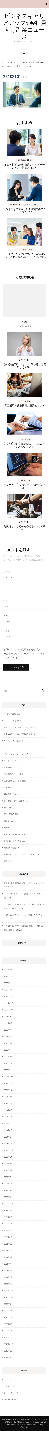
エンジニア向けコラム (25, 249)
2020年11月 (8, 1291)
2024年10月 (8, 1090)
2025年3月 (8, 1057)
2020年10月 (8, 1297)
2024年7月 (8, 1103)
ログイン (7, 1379)
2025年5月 (8, 1043)
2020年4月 (8, 1337)
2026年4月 (8, 983)
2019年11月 (8, 1351)
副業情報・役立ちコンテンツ (15, 794)
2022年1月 (8, 1237)
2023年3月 (8, 1197)
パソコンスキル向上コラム (14, 741)
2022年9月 (8, 1210)
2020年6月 (8, 1324)
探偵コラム (8, 821)
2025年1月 (8, 1070)
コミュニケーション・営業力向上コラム (20, 734)
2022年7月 (8, 1217)
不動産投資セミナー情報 (13, 774)
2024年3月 (8, 1123)
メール (7, 615)
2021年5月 (8, 1271)
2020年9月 (8, 1304)
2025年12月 (8, 996)
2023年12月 (8, 1143)
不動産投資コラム (11, 767)
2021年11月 (8, 1244)
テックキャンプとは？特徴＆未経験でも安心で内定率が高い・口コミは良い (24, 255)
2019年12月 (8, 1344)
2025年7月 (8, 1030)
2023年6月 (8, 1184)
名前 (6, 600)
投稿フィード (9, 1386)
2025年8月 (8, 1023)
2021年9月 (8, 1257)
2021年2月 (8, 1277)
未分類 (13, 62)
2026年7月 (8, 976)
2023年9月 (8, 1164)
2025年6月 (8, 1036)
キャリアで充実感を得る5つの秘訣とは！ (24, 486)
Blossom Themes (25, 1424)
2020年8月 (8, 1311)
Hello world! (24, 326)
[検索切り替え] (46, 4)
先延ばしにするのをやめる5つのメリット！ (24, 528)
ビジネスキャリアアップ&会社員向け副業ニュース (24, 26)
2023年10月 (8, 1157)
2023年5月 (8, 1190)
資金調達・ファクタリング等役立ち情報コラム (22, 854)
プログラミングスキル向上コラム (17, 754)
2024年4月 (8, 1117)
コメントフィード (11, 1393)
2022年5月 (8, 1224)
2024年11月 (8, 1083)
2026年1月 (8, 990)
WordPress (24, 1427)
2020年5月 (8, 1331)
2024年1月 (8, 1137)
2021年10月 (8, 1250)
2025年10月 (8, 1010)
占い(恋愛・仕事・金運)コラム (16, 801)
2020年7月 (8, 1317)
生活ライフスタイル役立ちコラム (17, 834)
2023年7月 (8, 1177)
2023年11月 (8, 1150)
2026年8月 (8, 970)
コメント (7, 571)
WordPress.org (10, 1399)
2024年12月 (8, 1077)
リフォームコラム (11, 761)
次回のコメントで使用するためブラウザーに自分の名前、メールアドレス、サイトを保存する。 (24, 653)
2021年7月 (8, 1264)
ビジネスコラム (24, 360)
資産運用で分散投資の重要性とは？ (24, 405)
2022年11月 (8, 1204)
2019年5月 (8, 1357)
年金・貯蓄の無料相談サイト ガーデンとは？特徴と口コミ (24, 166)
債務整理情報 (9, 787)
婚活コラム (8, 807)
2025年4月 (8, 1050)
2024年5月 (8, 1110)
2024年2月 (8, 1130)
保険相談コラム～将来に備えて (16, 781)
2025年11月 (8, 1003)
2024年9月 (8, 1097)
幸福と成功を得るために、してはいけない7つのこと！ (24, 445)
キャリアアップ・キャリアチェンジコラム (24, 205)
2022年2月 (8, 1230)
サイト (6, 630)
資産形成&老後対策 (25, 160)
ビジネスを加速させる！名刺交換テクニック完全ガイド (24, 211)
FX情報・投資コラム (12, 714)
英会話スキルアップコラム (14, 841)
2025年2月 (8, 1063)
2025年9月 (8, 1016)
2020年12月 (8, 1284)
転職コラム (8, 861)
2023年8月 (8, 1170)
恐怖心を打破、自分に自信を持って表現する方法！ (24, 366)
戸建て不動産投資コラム (13, 814)
